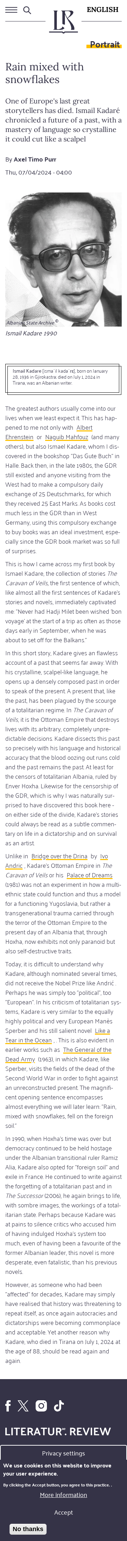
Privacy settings (63, 1452)
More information (63, 1494)
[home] (63, 25)
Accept (63, 1511)
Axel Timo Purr (35, 159)
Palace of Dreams (90, 874)
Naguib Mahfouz (66, 436)
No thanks (28, 1529)
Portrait (105, 44)
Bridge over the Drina (59, 855)
